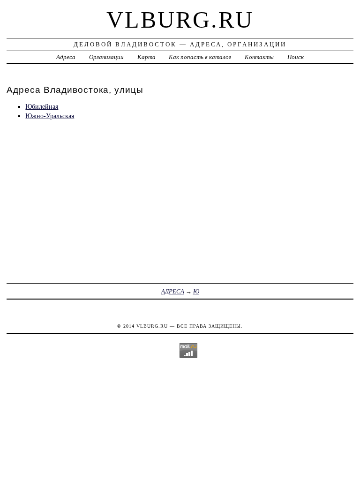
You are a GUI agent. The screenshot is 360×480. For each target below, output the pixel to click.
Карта (146, 56)
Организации (106, 56)
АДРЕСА (172, 291)
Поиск (295, 56)
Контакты (259, 56)
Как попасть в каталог (200, 56)
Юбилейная (41, 106)
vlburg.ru (180, 20)
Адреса (65, 56)
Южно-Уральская (49, 116)
